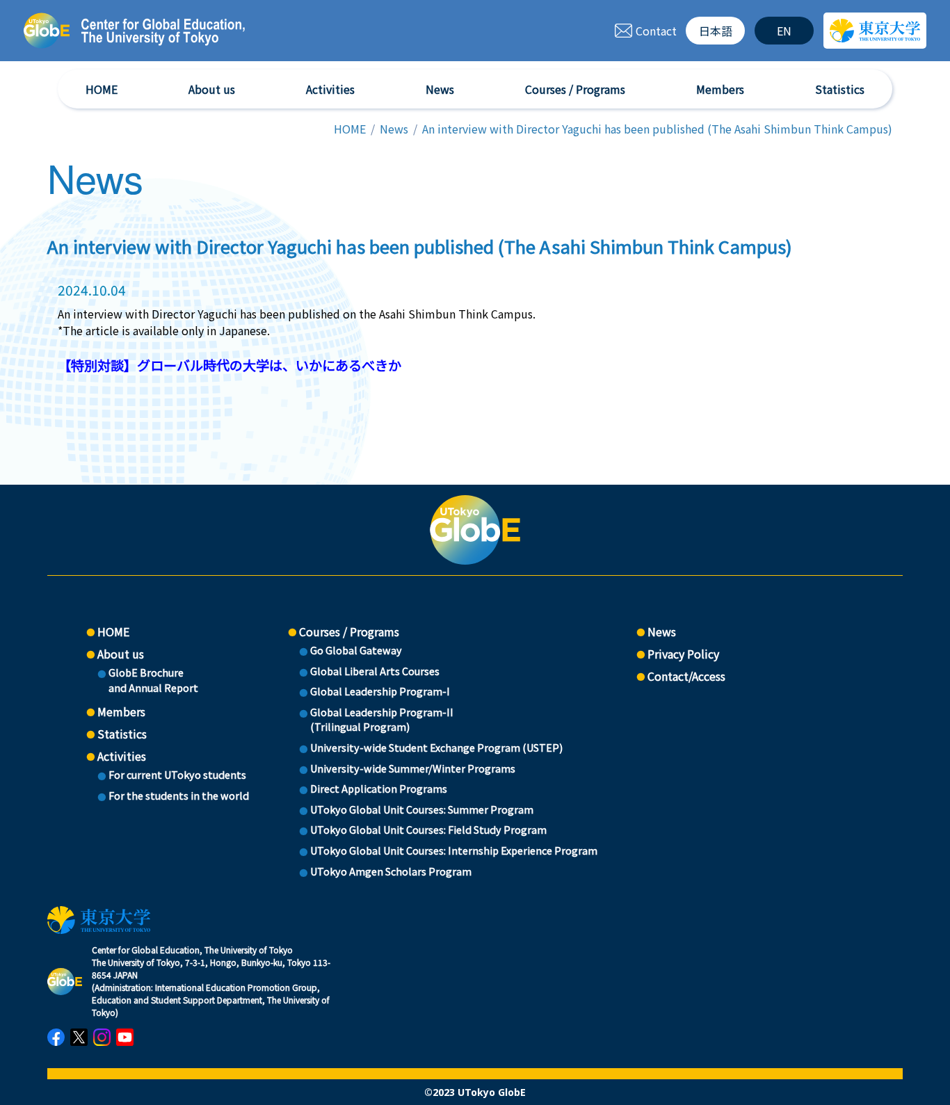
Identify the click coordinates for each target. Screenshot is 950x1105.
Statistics (839, 89)
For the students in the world (178, 795)
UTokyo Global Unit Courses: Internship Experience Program (453, 850)
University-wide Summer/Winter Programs (412, 768)
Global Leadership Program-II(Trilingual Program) (381, 719)
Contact (656, 30)
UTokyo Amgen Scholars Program (391, 871)
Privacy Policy (683, 653)
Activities (330, 89)
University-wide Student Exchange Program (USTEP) (436, 747)
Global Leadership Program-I (380, 691)
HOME (102, 89)
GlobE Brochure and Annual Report (153, 680)
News (440, 89)
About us (211, 89)
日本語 (715, 30)
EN (784, 30)
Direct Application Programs (378, 788)
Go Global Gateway (356, 650)
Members (720, 89)
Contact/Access (686, 676)
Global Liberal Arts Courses (375, 670)
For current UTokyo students (177, 774)
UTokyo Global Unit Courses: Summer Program (421, 809)
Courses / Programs (575, 89)
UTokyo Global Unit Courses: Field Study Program (428, 829)
